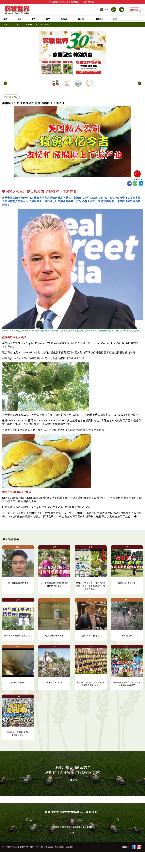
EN (106, 10)
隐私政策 (76, 827)
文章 (48, 19)
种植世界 (29, 25)
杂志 (19, 19)
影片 (34, 19)
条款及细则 (87, 827)
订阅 (72, 833)
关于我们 (81, 19)
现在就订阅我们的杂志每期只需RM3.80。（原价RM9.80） (72, 2)
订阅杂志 (134, 10)
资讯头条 (64, 19)
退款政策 (69, 847)
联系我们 (99, 19)
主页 (5, 19)
